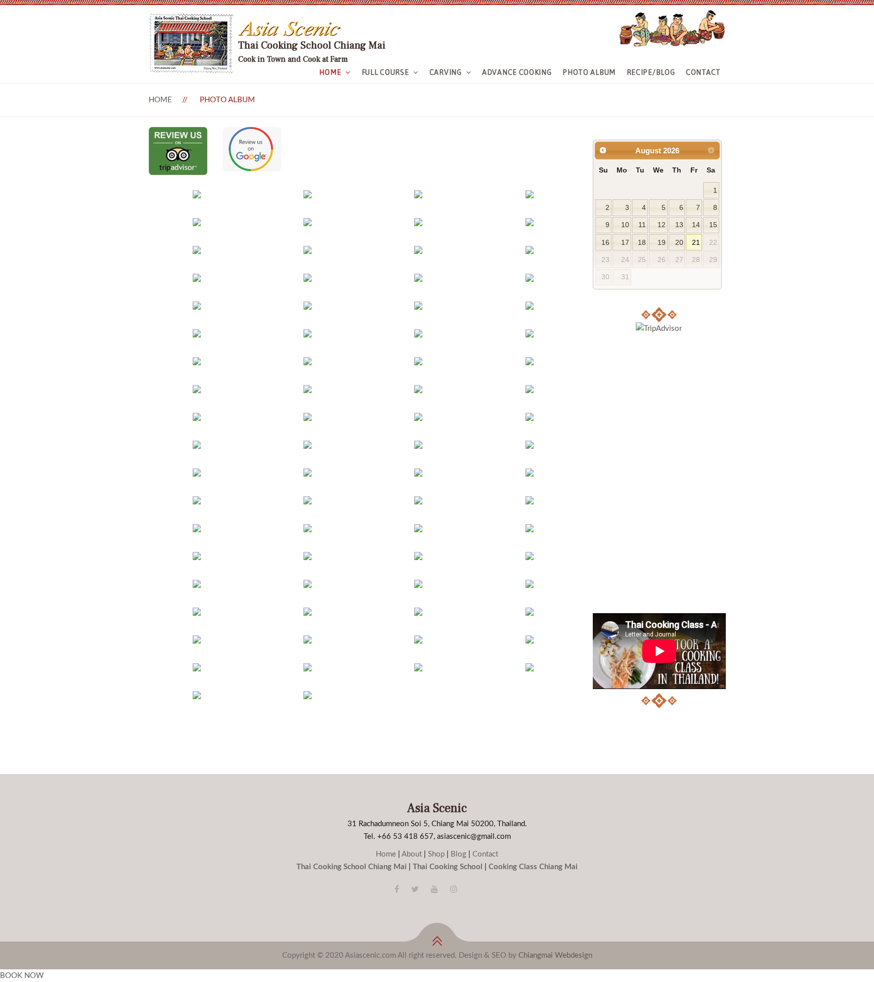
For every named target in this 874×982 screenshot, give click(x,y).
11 (642, 225)
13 (679, 225)
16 (605, 242)
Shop (436, 854)
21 (696, 242)
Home (330, 72)
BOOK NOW (22, 975)
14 (696, 225)
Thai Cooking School (448, 867)
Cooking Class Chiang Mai (533, 867)
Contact (703, 72)
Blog (458, 854)
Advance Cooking (517, 72)
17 (625, 242)
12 (662, 225)
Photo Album (589, 72)
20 (679, 242)
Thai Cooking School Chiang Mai (351, 867)
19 (662, 242)
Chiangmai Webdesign (555, 955)
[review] (178, 133)
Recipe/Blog (651, 72)
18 (642, 242)
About (412, 854)
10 (625, 225)
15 (713, 225)
